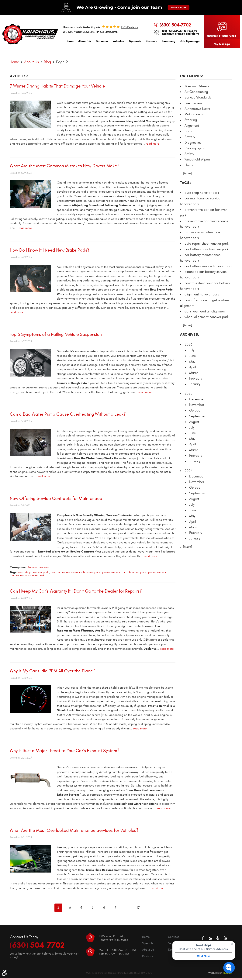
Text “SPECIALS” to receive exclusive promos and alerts (180, 32)
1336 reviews (129, 27)
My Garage (222, 44)
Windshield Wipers (197, 159)
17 (138, 908)
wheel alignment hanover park (207, 317)
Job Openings (189, 41)
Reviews (151, 41)
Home (70, 41)
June (192, 356)
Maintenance (194, 114)
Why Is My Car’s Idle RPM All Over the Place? (52, 671)
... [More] (186, 173)
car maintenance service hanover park (75, 572)
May (192, 361)
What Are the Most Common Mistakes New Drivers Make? (64, 166)
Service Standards (198, 97)
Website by (220, 973)
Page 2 (62, 62)
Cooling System (196, 148)
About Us (84, 41)
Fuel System (193, 103)
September (197, 416)
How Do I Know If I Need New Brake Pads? (49, 250)
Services (102, 41)
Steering (191, 120)
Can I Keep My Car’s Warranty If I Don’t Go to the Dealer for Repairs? (76, 591)
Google (210, 938)
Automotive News (197, 109)
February (195, 379)
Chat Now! (203, 956)
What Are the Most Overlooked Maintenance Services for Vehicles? (74, 830)
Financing (168, 41)
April (192, 367)
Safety (189, 154)
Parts (188, 131)
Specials (135, 41)
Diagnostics (193, 143)
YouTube (225, 938)
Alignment (192, 126)
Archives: (189, 334)
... (127, 908)
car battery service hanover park (208, 266)
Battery (190, 137)
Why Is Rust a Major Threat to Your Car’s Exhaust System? (64, 750)
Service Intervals (38, 567)
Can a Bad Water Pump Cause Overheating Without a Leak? (68, 414)
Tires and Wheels (197, 86)
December (197, 399)
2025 (188, 393)
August (194, 422)
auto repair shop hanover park (207, 244)
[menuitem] (70, 42)
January (194, 384)
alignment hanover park (202, 294)
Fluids (189, 165)
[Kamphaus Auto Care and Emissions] (30, 34)
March (193, 373)
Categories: (191, 76)
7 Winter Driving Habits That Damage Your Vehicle (57, 86)
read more (152, 143)
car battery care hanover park (206, 249)
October (195, 410)
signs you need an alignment (205, 311)
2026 (188, 344)
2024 (189, 471)
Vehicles (118, 41)
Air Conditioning (196, 92)
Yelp (218, 938)
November (196, 405)
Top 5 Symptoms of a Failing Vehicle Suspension (56, 334)
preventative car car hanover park (124, 572)
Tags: (185, 182)
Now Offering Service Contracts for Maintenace (56, 498)
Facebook (202, 938)
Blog (47, 62)
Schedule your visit (221, 36)
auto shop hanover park (33, 572)
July (192, 350)
